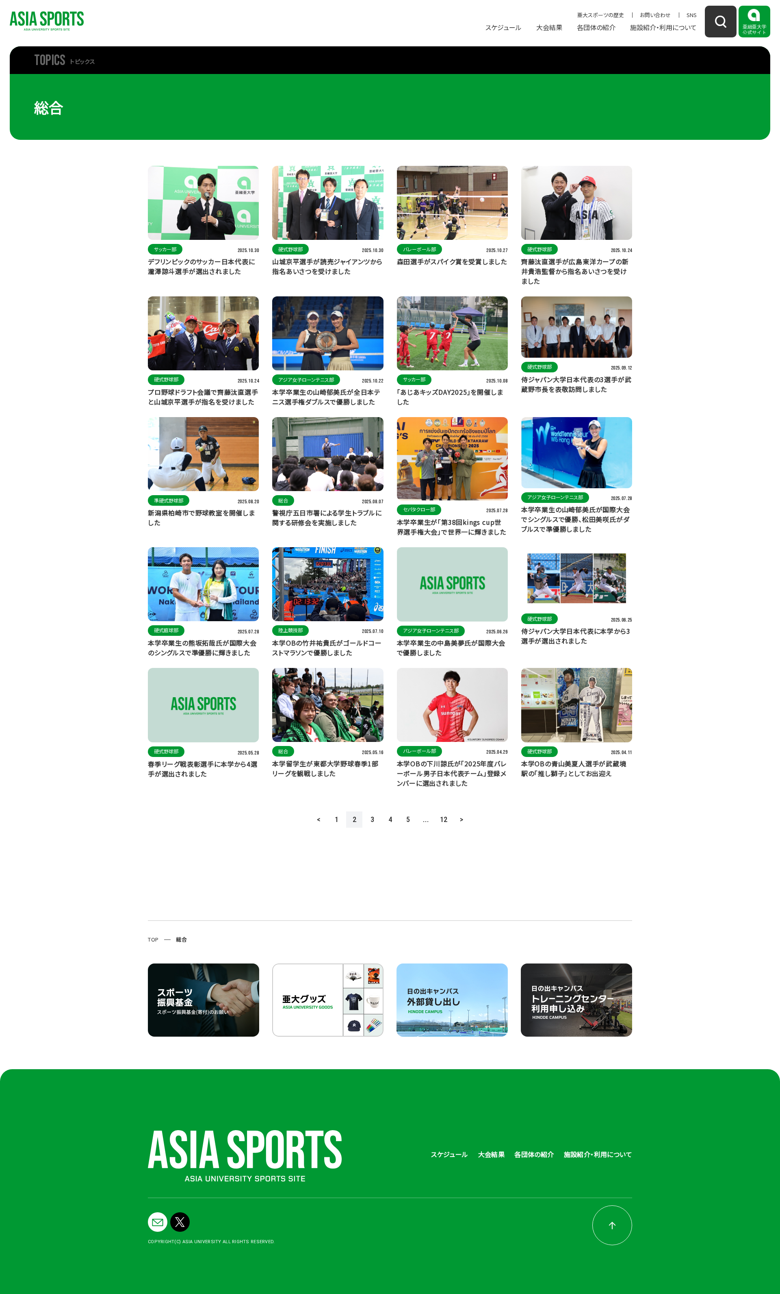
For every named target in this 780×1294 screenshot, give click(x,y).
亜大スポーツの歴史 (600, 15)
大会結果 (549, 27)
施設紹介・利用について (663, 27)
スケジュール (503, 27)
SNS (692, 15)
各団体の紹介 (596, 27)
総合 (181, 939)
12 (443, 819)
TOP (153, 939)
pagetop (612, 1225)
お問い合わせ (655, 15)
